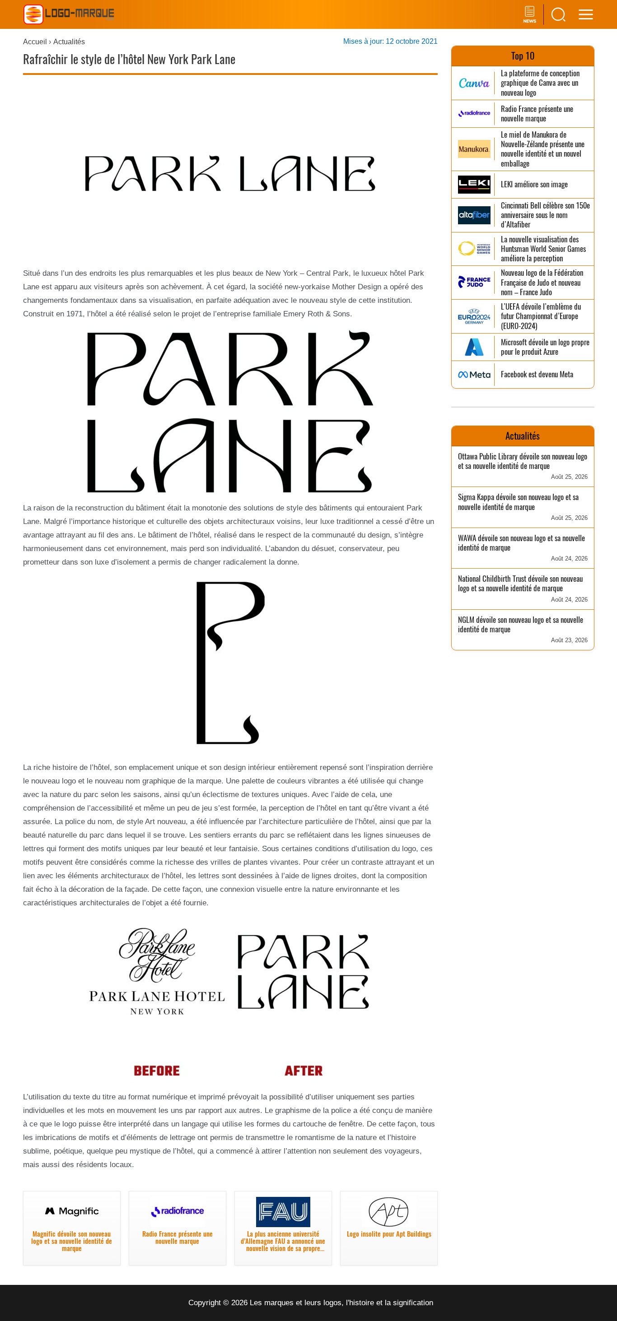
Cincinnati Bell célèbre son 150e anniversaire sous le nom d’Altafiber (545, 215)
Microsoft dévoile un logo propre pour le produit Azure (545, 347)
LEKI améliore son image (534, 184)
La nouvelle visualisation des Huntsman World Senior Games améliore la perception (543, 249)
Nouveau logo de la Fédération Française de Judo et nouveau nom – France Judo (542, 282)
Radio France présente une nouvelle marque (537, 114)
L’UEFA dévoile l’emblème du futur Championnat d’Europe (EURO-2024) (541, 316)
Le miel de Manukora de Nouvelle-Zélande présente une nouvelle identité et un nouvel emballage (542, 149)
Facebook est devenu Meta (537, 374)
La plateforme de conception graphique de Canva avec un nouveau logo (540, 83)
